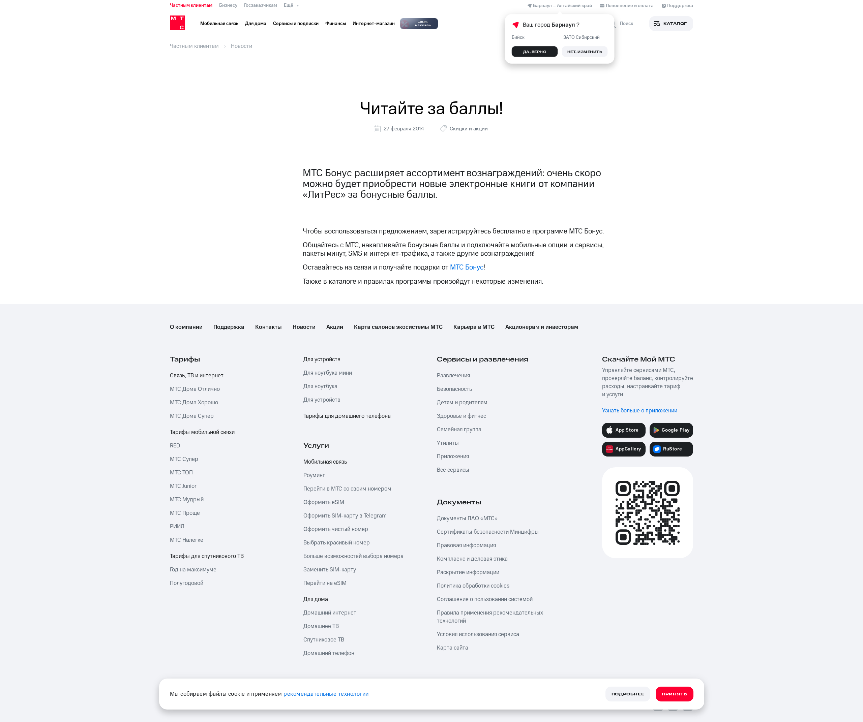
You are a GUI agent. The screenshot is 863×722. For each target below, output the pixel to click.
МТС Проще (185, 513)
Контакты (268, 327)
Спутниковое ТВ (323, 640)
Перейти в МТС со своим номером (347, 489)
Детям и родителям (462, 403)
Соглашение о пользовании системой (485, 599)
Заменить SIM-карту (329, 570)
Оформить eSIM (323, 502)
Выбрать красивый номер (336, 543)
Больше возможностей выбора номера (353, 556)
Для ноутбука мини (327, 373)
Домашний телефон (328, 653)
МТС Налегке (186, 540)
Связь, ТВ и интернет (197, 376)
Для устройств (321, 359)
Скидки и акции (469, 128)
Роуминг (314, 475)
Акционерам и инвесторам (541, 327)
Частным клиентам (191, 5)
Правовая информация (466, 545)
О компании (186, 327)
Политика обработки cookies (473, 586)
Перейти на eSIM (325, 583)
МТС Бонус (466, 267)
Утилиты (448, 443)
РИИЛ (177, 527)
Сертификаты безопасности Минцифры (488, 532)
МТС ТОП (181, 473)
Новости (304, 327)
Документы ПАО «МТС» (467, 518)
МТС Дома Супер (192, 416)
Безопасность (454, 389)
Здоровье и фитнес (461, 416)
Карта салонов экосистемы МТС (398, 327)
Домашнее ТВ (321, 626)
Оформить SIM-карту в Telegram (345, 516)
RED (175, 446)
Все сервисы (453, 470)
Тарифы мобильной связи (202, 432)
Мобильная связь (325, 462)
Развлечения (453, 376)
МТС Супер (184, 459)
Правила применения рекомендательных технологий (490, 617)
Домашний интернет (329, 613)
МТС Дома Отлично (195, 389)
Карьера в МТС (474, 327)
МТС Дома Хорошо (194, 403)
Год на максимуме (193, 570)
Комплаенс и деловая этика (472, 559)
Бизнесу (228, 5)
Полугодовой (186, 583)
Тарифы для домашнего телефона (347, 416)
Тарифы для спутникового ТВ (207, 556)
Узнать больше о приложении (639, 411)
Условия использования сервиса (478, 634)
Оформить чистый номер (335, 529)
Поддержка (228, 327)
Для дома (315, 599)
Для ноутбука (320, 386)
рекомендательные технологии (326, 694)
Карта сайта (452, 648)
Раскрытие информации (468, 572)
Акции (334, 327)
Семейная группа (459, 430)
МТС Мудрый (187, 500)
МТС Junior (183, 486)
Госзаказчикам (260, 5)
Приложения (453, 456)
